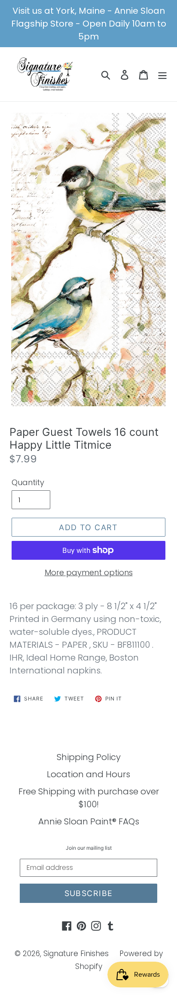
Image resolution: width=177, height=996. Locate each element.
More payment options (89, 572)
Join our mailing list (89, 848)
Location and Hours (88, 774)
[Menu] (162, 74)
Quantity (28, 482)
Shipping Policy (89, 757)
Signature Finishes (76, 953)
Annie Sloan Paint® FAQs (88, 821)
